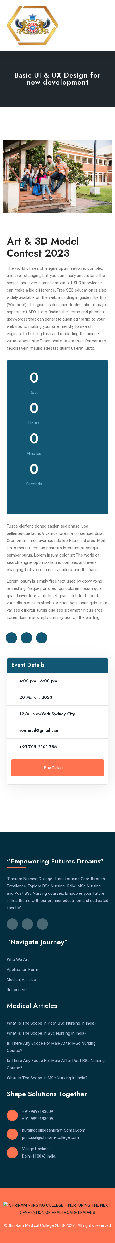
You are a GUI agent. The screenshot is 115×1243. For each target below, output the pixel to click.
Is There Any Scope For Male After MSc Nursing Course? (51, 1047)
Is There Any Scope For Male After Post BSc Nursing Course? (56, 1064)
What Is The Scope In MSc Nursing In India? (47, 1077)
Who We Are (18, 959)
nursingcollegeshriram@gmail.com (53, 1130)
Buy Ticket (54, 768)
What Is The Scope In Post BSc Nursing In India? (52, 1023)
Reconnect (17, 989)
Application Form (22, 969)
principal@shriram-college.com (50, 1137)
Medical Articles (21, 979)
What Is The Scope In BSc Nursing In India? (47, 1033)
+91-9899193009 (37, 1111)
